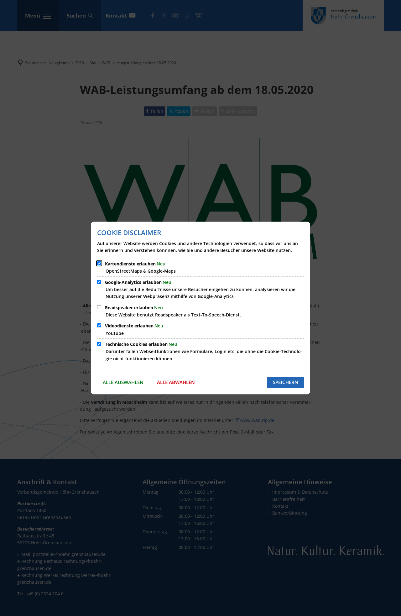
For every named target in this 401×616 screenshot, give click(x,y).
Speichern (285, 382)
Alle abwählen (176, 382)
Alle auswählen (123, 382)
